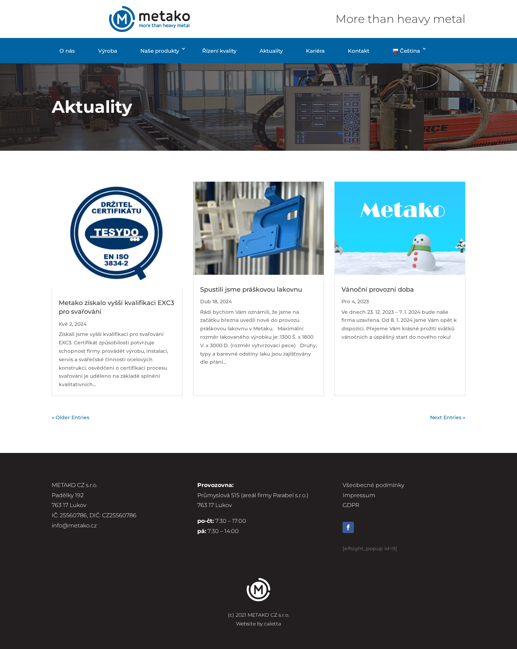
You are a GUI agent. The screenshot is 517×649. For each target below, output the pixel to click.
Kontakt (358, 50)
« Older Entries (70, 417)
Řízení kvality (219, 50)
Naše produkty (159, 50)
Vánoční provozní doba (378, 289)
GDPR (351, 505)
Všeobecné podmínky (373, 485)
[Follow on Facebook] (348, 527)
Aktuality (271, 50)
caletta (272, 624)
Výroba (107, 50)
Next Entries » (447, 417)
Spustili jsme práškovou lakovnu (251, 289)
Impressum (359, 495)
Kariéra (315, 50)
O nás (67, 50)
